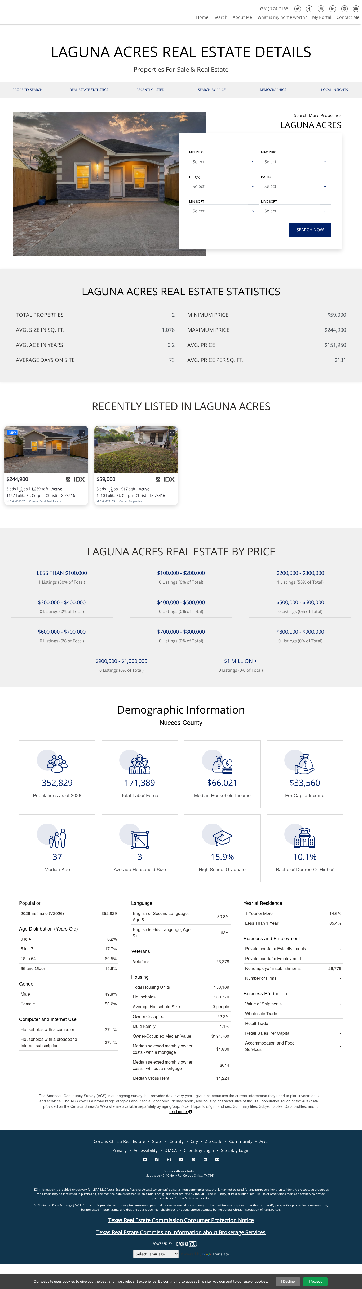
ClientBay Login (199, 1150)
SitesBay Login (235, 1150)
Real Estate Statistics (89, 89)
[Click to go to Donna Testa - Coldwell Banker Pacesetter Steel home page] (18, 11)
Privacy (119, 1150)
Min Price (197, 152)
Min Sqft (196, 201)
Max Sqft (269, 201)
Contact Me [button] (348, 17)
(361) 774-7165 (274, 8)
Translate (220, 1253)
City (194, 1141)
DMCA (171, 1150)
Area (264, 1141)
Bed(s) (194, 176)
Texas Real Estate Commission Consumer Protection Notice (181, 1220)
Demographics (273, 89)
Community (241, 1141)
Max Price (270, 152)
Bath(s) (267, 176)
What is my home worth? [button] (282, 17)
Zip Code (213, 1141)
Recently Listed (150, 89)
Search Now (310, 230)
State (157, 1141)
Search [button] (220, 17)
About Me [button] (242, 17)
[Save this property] (82, 433)
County (176, 1141)
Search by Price (212, 89)
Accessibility (146, 1150)
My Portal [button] (321, 17)
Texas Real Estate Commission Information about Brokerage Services (181, 1232)
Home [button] (202, 17)
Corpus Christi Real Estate (119, 1141)
